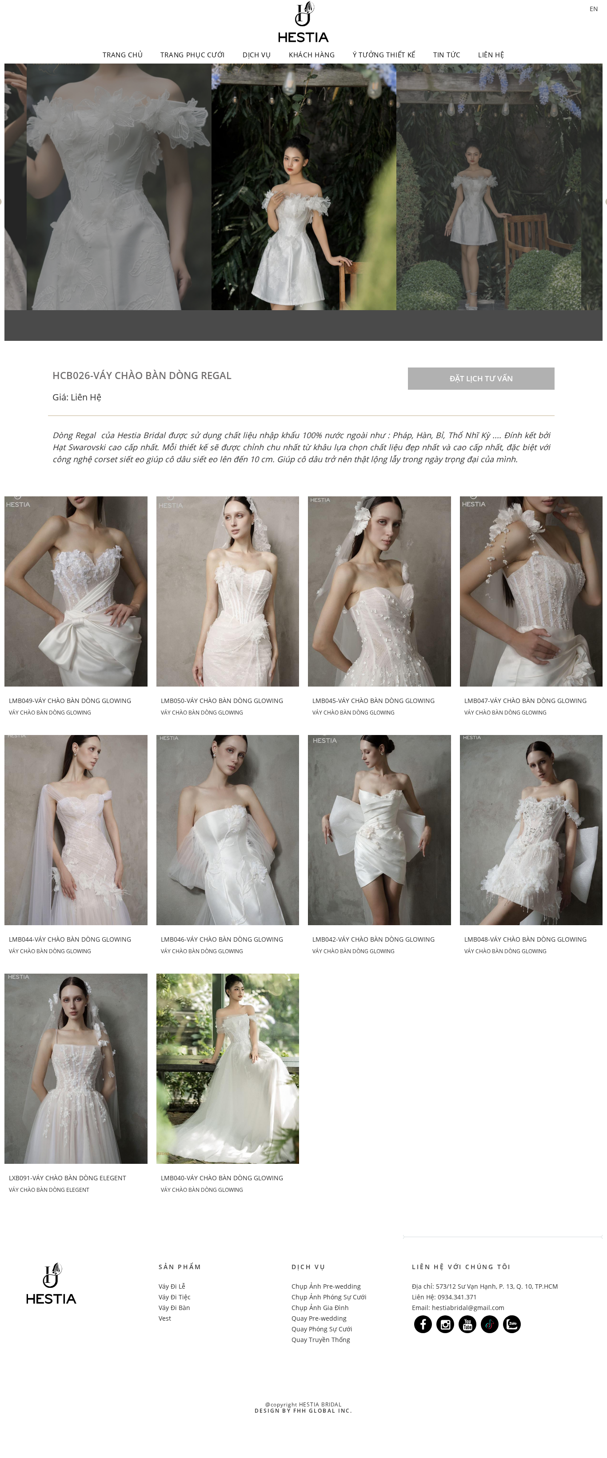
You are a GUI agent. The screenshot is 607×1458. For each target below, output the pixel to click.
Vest (165, 1318)
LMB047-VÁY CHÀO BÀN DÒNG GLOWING (525, 700)
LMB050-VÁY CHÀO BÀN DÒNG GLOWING (222, 700)
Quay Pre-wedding (319, 1318)
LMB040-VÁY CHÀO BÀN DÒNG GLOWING (222, 1178)
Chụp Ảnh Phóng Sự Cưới (329, 1297)
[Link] (423, 1324)
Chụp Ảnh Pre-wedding (326, 1286)
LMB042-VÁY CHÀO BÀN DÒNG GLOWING (373, 939)
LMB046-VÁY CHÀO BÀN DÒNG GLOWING (222, 939)
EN (594, 8)
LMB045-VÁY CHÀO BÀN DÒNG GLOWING (373, 700)
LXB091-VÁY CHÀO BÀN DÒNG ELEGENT (67, 1178)
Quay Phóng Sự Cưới (322, 1329)
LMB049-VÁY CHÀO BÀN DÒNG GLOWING (70, 700)
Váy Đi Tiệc (175, 1297)
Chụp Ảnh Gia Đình (320, 1307)
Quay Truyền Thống (321, 1339)
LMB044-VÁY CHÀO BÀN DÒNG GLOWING (70, 939)
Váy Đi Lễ (172, 1286)
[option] (119, 187)
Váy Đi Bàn (174, 1307)
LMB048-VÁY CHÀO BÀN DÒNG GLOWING (525, 939)
